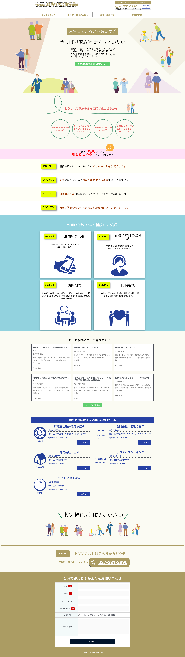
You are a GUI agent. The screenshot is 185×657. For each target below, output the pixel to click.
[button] (48, 166)
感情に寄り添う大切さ (125, 347)
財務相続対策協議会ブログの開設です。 (133, 377)
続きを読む (37, 368)
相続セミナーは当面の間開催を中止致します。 (51, 348)
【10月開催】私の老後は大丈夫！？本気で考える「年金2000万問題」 (92, 379)
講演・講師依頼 (107, 15)
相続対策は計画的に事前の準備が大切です (51, 379)
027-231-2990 (112, 562)
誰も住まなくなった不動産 (86, 347)
